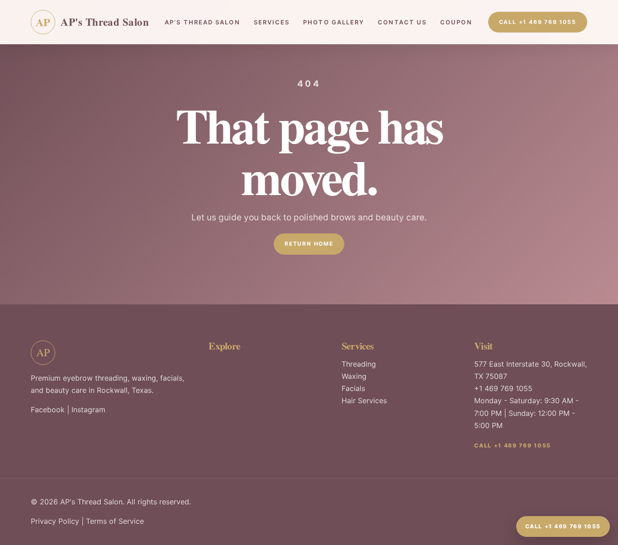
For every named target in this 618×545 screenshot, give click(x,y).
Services (272, 22)
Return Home (309, 243)
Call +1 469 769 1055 (537, 22)
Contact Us (402, 22)
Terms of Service (115, 521)
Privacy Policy (55, 521)
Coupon (456, 22)
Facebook (48, 409)
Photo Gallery (333, 22)
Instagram (88, 409)
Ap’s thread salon (202, 22)
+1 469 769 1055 (503, 388)
